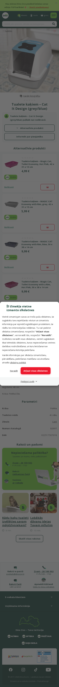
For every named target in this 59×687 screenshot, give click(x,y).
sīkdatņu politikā (18, 362)
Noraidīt (14, 370)
